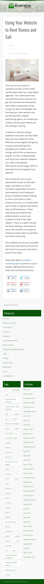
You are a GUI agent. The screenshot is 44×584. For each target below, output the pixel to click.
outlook (7, 512)
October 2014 (28, 495)
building (16, 414)
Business (6, 318)
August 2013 (27, 544)
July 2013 (26, 548)
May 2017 (26, 420)
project (17, 536)
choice (7, 428)
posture (7, 536)
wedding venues (10, 570)
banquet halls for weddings (10, 400)
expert (7, 469)
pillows (7, 527)
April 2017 (26, 425)
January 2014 (28, 535)
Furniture (6, 332)
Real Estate (25, 53)
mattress (8, 503)
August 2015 (27, 482)
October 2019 (28, 407)
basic (6, 414)
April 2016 (26, 460)
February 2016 (28, 469)
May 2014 (26, 517)
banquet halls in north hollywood (12, 408)
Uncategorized (8, 376)
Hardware (6, 336)
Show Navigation (35, 22)
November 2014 (29, 491)
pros (17, 541)
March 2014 (27, 526)
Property (8, 541)
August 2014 (27, 504)
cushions (8, 447)
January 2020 (28, 394)
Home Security (8, 345)
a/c (6, 390)
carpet (15, 419)
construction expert (11, 438)
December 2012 (29, 557)
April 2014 (26, 522)
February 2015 (28, 486)
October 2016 (28, 442)
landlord (7, 493)
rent (6, 550)
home (16, 479)
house (7, 483)
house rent (8, 488)
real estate (8, 546)
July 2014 (26, 509)
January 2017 (28, 434)
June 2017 (26, 416)
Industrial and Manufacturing (13, 349)
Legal (5, 354)
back (6, 394)
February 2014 (28, 531)
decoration (8, 452)
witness (7, 575)
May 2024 (26, 389)
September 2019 (29, 411)
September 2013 (29, 539)
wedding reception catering (11, 563)
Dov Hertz (8, 457)
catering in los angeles (12, 424)
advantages (15, 390)
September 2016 (29, 447)
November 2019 (29, 403)
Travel (5, 371)
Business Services (15, 53)
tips (14, 550)
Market (7, 498)
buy (6, 419)
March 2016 (27, 464)
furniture (8, 474)
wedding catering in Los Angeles (11, 556)
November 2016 (29, 438)
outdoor (7, 507)
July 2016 (26, 451)
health (7, 479)
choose (16, 428)
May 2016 (26, 456)
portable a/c (9, 531)
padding (7, 517)
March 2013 (27, 553)
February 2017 (28, 429)
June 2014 (26, 513)
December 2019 (29, 398)
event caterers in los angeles (11, 463)
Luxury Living (7, 363)
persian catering (10, 522)
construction (7, 327)
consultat (8, 443)
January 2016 (28, 473)
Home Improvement (10, 340)
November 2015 (29, 478)
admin (11, 45)
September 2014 (29, 500)
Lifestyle (6, 358)
